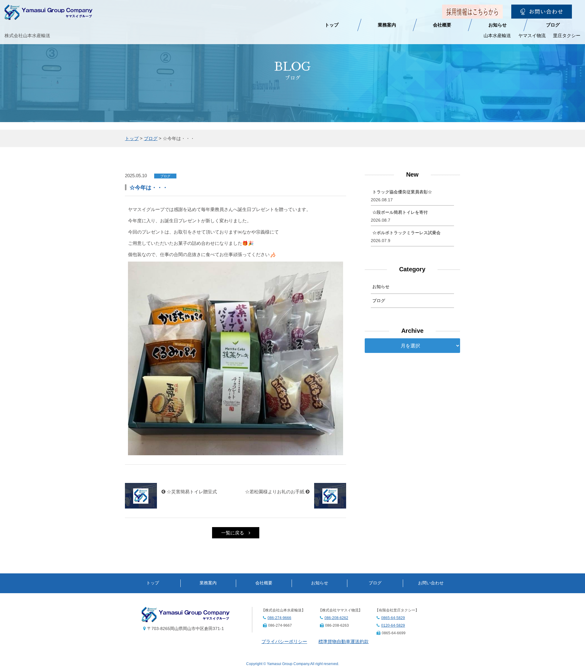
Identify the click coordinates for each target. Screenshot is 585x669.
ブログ (553, 24)
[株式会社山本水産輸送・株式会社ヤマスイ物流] (49, 15)
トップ (332, 24)
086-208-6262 (336, 618)
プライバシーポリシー (284, 641)
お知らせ (497, 24)
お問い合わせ (431, 583)
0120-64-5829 (393, 625)
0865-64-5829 (393, 618)
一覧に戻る (232, 532)
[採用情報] (472, 14)
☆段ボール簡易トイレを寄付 (400, 212)
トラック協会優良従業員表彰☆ (402, 191)
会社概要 (442, 24)
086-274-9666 (279, 618)
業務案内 (387, 24)
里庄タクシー (566, 35)
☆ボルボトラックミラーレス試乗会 (406, 232)
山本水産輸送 (497, 35)
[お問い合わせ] (541, 14)
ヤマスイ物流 (532, 35)
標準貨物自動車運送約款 (343, 641)
